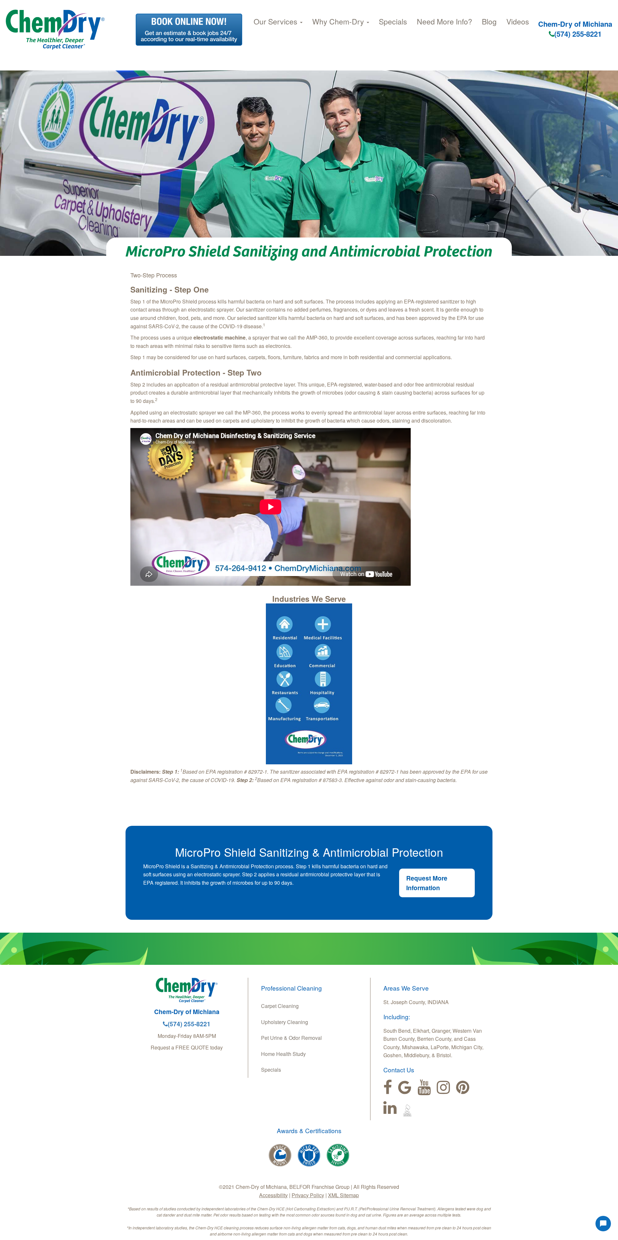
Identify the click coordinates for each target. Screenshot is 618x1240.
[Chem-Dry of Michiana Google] (404, 1087)
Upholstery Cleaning (284, 1022)
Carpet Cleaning (280, 1006)
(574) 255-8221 (578, 34)
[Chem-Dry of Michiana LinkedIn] (390, 1107)
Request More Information (426, 882)
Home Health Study (283, 1054)
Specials (393, 21)
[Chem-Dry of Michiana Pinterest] (462, 1087)
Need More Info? (444, 21)
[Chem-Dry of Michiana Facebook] (387, 1087)
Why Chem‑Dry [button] (339, 21)
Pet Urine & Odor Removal (291, 1037)
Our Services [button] (276, 21)
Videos (517, 21)
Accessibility (273, 1195)
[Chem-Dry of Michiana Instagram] (443, 1087)
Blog (489, 21)
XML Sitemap (343, 1195)
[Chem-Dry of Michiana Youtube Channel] (424, 1087)
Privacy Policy (308, 1195)
